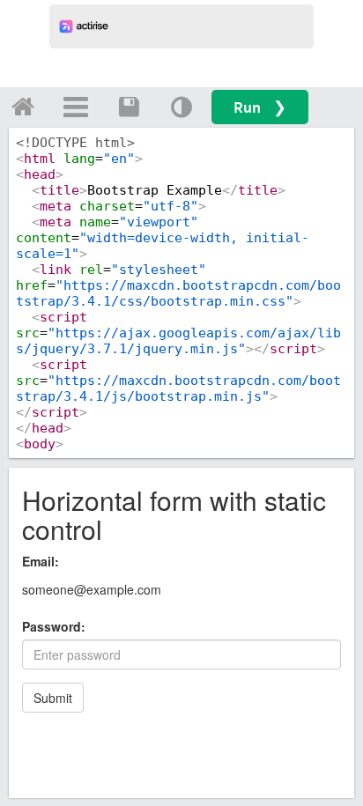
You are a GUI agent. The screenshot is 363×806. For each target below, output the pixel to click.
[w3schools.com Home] (23, 106)
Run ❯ (259, 107)
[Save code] (129, 106)
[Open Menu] (76, 106)
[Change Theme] (181, 106)
